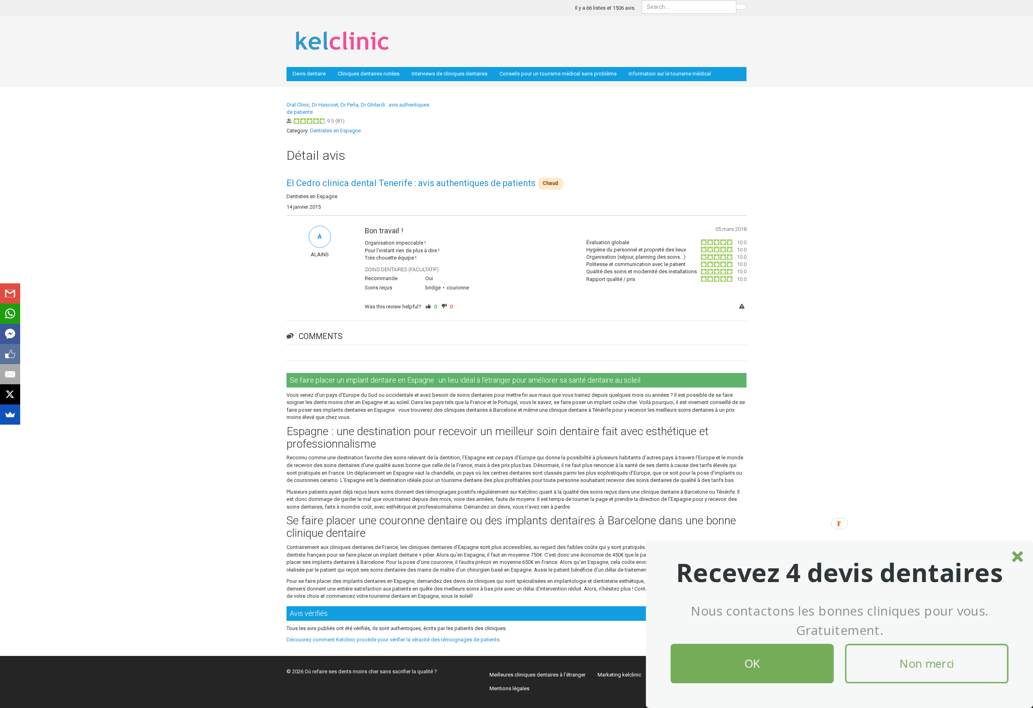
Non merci (926, 663)
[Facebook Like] (10, 354)
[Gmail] (10, 293)
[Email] (10, 374)
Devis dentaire (309, 74)
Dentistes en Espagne (335, 131)
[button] (839, 573)
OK (752, 663)
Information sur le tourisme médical (670, 74)
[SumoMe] (10, 414)
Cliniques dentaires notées (368, 74)
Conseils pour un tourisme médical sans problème (558, 74)
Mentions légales (509, 688)
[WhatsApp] (10, 314)
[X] (10, 394)
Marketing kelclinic (619, 675)
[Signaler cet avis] (743, 307)
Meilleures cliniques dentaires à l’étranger (537, 675)
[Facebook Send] (10, 334)
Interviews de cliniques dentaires (449, 74)
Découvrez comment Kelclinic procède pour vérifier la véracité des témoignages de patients (393, 640)
